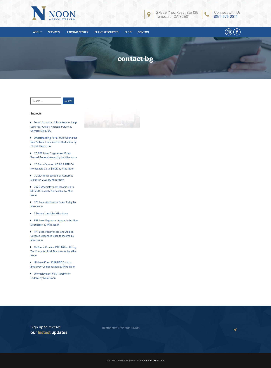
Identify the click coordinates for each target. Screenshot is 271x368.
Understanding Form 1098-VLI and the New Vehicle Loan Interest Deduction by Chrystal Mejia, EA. (53, 142)
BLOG (128, 32)
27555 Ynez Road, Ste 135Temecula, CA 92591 (177, 14)
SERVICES (54, 32)
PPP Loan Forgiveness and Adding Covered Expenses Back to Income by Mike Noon (52, 236)
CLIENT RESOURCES (106, 32)
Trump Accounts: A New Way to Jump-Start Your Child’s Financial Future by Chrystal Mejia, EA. (53, 126)
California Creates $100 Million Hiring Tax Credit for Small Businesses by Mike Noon (53, 251)
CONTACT (143, 32)
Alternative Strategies (153, 360)
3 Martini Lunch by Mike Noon (51, 213)
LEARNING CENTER (77, 32)
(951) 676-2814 (226, 16)
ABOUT (37, 32)
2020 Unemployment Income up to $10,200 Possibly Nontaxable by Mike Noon (52, 191)
